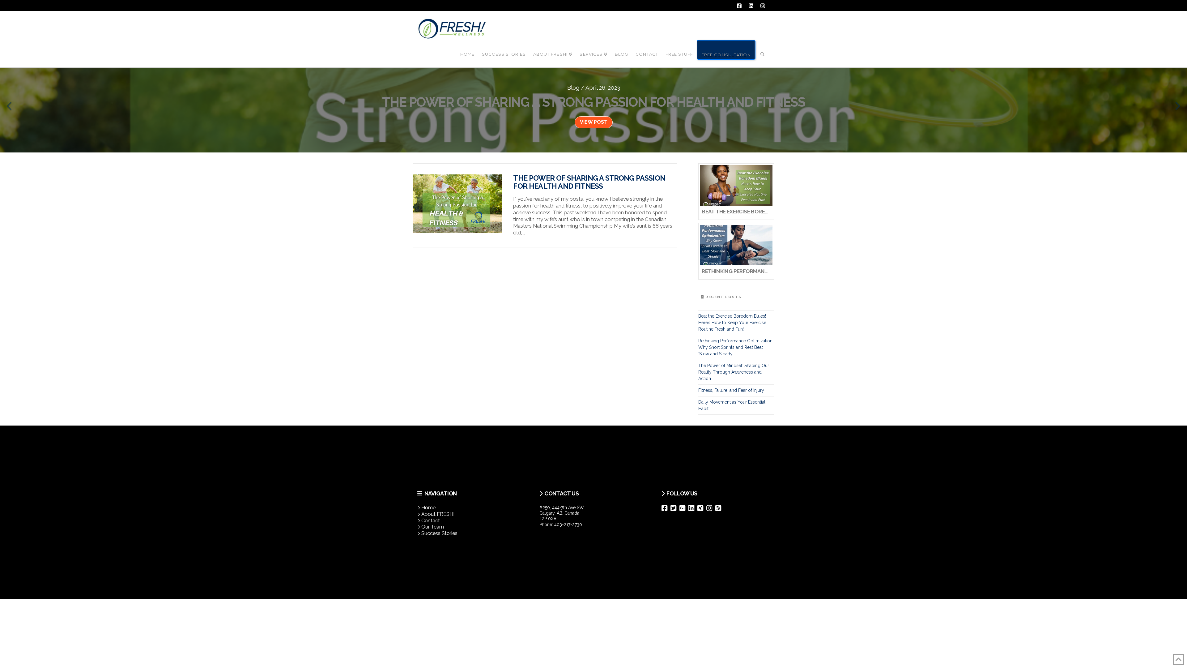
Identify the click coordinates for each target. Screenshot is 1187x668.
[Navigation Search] (762, 49)
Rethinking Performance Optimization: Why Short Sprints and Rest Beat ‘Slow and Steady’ (735, 347)
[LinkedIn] (692, 508)
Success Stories (439, 533)
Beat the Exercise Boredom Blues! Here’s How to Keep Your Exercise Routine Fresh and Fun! (732, 323)
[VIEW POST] (457, 203)
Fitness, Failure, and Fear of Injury (731, 390)
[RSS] (719, 508)
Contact (430, 521)
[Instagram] (710, 508)
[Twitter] (674, 508)
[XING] (701, 508)
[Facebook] (666, 508)
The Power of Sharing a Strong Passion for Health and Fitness (589, 182)
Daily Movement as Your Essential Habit (731, 405)
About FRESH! (437, 514)
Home (428, 508)
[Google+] (683, 508)
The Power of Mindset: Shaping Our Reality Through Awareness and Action (733, 372)
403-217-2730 (568, 524)
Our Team (432, 527)
